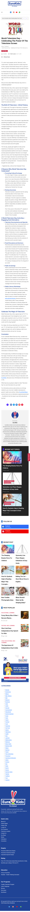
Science (7, 762)
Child (3, 641)
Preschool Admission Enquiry (8, 850)
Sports (7, 768)
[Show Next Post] (27, 18)
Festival (6, 46)
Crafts (6, 706)
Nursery (3, 888)
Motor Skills (8, 744)
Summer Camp (8, 772)
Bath (6, 698)
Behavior (7, 700)
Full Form (7, 728)
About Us (3, 821)
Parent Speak (4, 823)
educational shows (10, 298)
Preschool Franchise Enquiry (8, 852)
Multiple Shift (8, 746)
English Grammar (9, 714)
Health (6, 734)
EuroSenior (3, 892)
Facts (6, 718)
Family (7, 720)
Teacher (7, 774)
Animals (7, 690)
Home (2, 46)
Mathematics (7, 482)
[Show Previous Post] (24, 18)
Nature (7, 748)
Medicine (7, 742)
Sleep (6, 766)
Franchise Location (5, 831)
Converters (3, 841)
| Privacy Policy (6, 902)
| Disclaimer (12, 902)
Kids (13, 461)
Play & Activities (9, 754)
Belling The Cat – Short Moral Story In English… (22, 579)
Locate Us (3, 827)
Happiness (8, 732)
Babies (7, 694)
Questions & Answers (10, 758)
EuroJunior (3, 890)
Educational (7, 461)
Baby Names (8, 696)
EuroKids (5, 53)
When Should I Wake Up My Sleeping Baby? (20, 600)
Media (2, 837)
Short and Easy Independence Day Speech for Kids (9, 630)
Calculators (3, 839)
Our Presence (4, 829)
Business (7, 702)
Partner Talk (4, 825)
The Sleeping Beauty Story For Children (6, 558)
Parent (7, 752)
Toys (6, 778)
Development (8, 710)
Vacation (7, 780)
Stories (17, 461)
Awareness (8, 692)
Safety (7, 760)
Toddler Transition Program (7, 884)
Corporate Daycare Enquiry (7, 854)
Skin (6, 764)
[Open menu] (2, 12)
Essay (6, 716)
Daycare (7, 708)
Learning (11, 612)
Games (7, 730)
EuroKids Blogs (23, 392)
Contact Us (3, 833)
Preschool (7, 756)
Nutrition (7, 750)
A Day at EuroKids (5, 872)
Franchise (7, 726)
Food (6, 724)
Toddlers (7, 776)
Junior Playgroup (5, 886)
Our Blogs (3, 835)
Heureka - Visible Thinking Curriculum (10, 874)
